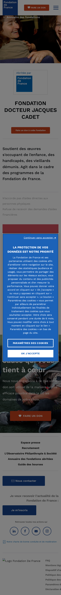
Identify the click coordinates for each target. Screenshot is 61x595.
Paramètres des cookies (30, 342)
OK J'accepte (30, 353)
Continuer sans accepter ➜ (40, 237)
